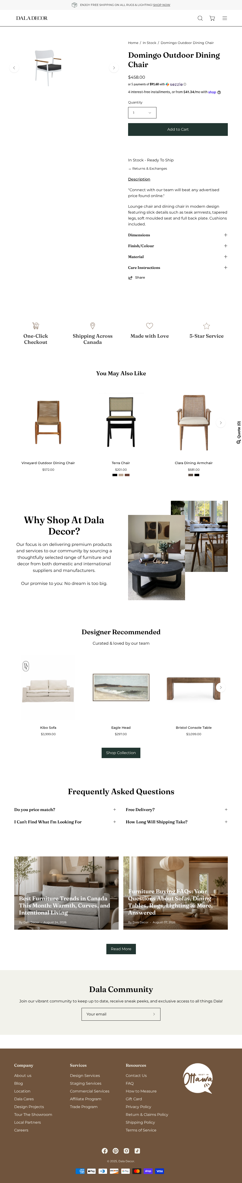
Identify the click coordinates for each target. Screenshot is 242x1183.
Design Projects (29, 1107)
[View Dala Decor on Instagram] (126, 1150)
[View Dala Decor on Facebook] (104, 1150)
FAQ (130, 1083)
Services (78, 1065)
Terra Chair (121, 463)
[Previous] (14, 68)
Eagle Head (121, 727)
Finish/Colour (141, 245)
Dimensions (139, 235)
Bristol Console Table (194, 727)
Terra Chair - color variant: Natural (121, 475)
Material (136, 256)
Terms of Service (141, 1130)
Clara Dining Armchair (194, 463)
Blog (18, 1083)
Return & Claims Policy (147, 1114)
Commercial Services (89, 1091)
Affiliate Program (85, 1099)
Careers (21, 1130)
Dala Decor (126, 1161)
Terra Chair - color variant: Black (114, 475)
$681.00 (194, 469)
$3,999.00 (48, 734)
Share (140, 277)
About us (22, 1075)
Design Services (85, 1075)
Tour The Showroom (33, 1114)
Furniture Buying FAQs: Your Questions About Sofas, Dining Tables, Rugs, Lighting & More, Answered (170, 902)
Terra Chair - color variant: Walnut (127, 475)
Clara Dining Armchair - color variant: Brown (190, 475)
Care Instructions (144, 267)
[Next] (114, 68)
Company (23, 1065)
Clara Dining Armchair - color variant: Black (196, 475)
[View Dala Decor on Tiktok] (137, 1150)
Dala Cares (24, 1099)
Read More (121, 949)
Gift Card (134, 1099)
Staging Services (85, 1083)
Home (133, 43)
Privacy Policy (138, 1107)
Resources (136, 1065)
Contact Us (136, 1075)
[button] (178, 84)
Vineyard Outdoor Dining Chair (48, 463)
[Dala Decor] (32, 18)
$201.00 (121, 469)
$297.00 (121, 734)
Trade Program (84, 1107)
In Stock (149, 43)
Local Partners (27, 1122)
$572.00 (48, 469)
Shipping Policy (140, 1122)
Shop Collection (121, 753)
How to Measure (141, 1091)
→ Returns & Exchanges (147, 168)
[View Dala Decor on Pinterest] (115, 1150)
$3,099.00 (193, 734)
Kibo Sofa (48, 727)
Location (22, 1091)
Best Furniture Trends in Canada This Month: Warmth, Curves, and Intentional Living (64, 905)
